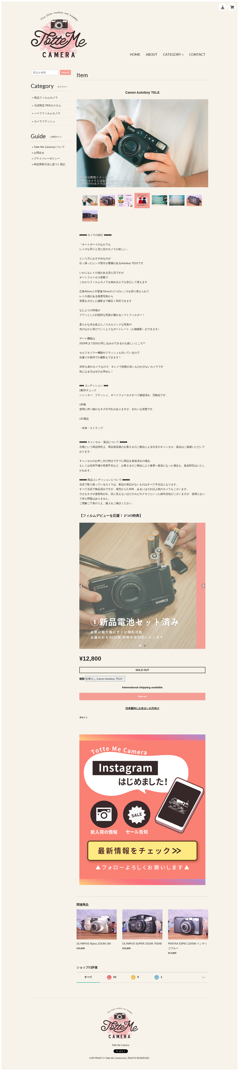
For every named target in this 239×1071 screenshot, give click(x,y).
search (65, 72)
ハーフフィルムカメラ (47, 113)
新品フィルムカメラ (46, 97)
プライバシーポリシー (47, 158)
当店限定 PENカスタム (47, 105)
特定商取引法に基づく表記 (49, 164)
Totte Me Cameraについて (49, 146)
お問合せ (39, 152)
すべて (88, 977)
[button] (173, 54)
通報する (83, 717)
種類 (82, 678)
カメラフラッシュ (44, 121)
